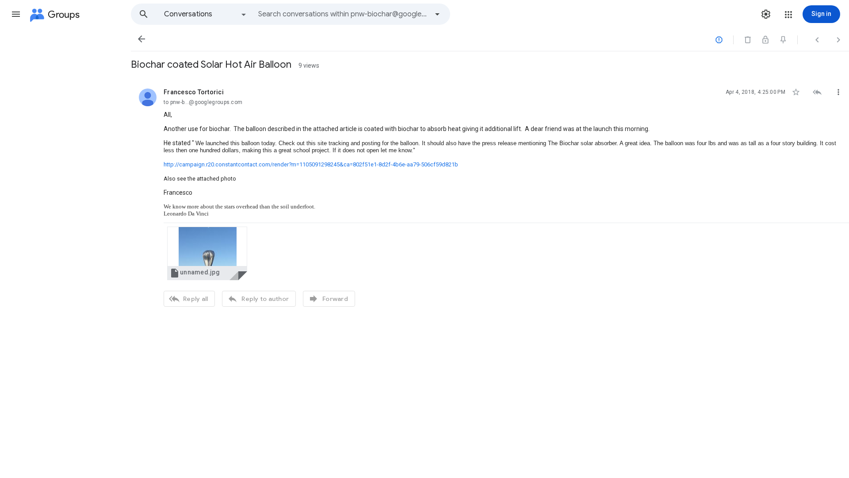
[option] (205, 14)
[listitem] (490, 196)
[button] (16, 14)
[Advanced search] (437, 14)
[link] (207, 253)
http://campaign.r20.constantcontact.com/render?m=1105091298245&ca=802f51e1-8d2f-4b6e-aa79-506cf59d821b (311, 164)
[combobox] (343, 14)
